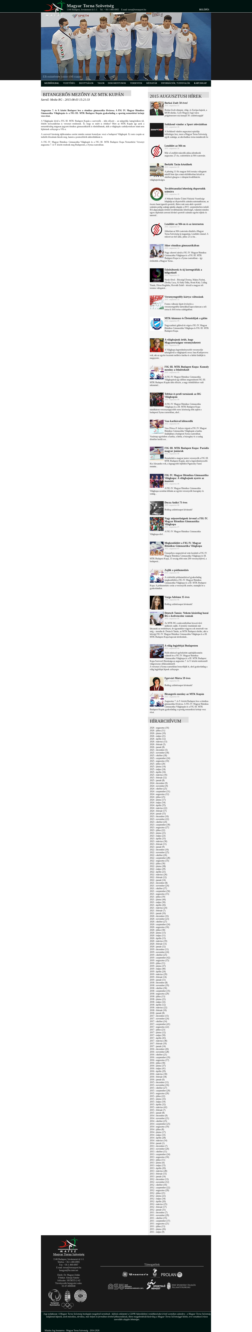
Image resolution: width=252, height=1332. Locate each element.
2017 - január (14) (158, 1046)
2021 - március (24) (158, 908)
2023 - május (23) (157, 836)
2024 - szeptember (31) (160, 791)
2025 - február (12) (158, 777)
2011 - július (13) (157, 1226)
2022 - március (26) (158, 874)
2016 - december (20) (159, 1049)
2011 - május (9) (157, 1232)
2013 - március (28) (158, 1171)
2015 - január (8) (157, 1113)
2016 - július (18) (157, 1063)
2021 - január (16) (158, 913)
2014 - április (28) (158, 1137)
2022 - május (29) (157, 869)
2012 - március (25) (158, 1204)
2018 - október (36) (158, 988)
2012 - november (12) (159, 1182)
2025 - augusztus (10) (159, 761)
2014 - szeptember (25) (160, 1124)
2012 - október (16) (158, 1185)
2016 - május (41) (157, 1068)
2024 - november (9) (159, 786)
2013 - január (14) (158, 1176)
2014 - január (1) (157, 1143)
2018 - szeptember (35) (160, 991)
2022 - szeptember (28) (160, 858)
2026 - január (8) (157, 747)
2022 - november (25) (159, 852)
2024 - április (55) (158, 805)
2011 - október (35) (158, 1218)
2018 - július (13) (157, 996)
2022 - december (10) (159, 849)
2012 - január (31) (158, 1209)
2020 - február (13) (158, 944)
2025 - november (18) (159, 752)
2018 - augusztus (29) (159, 993)
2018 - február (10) (158, 1010)
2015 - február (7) (157, 1110)
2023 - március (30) (158, 841)
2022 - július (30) (157, 863)
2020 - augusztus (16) (159, 927)
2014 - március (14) (158, 1140)
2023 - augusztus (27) (159, 827)
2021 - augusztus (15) (159, 894)
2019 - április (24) (158, 971)
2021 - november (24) (159, 885)
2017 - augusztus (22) (159, 1027)
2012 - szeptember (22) (160, 1187)
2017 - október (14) (158, 1021)
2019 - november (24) (159, 952)
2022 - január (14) (158, 880)
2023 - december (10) (159, 816)
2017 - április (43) (158, 1038)
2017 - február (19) (158, 1043)
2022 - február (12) (158, 877)
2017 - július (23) (157, 1029)
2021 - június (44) (158, 899)
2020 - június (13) (158, 932)
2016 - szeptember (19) (160, 1057)
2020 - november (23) (159, 919)
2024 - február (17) (158, 811)
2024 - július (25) (157, 797)
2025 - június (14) (158, 766)
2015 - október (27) (158, 1088)
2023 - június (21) (158, 833)
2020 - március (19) (158, 941)
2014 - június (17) (158, 1132)
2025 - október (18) (158, 755)
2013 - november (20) (159, 1149)
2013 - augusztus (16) (159, 1157)
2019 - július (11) (157, 963)
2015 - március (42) (158, 1107)
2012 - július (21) (157, 1193)
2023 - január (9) (157, 847)
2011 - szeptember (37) (160, 1221)
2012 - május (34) (157, 1198)
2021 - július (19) (157, 896)
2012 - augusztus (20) (159, 1190)
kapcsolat (200, 83)
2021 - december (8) (159, 883)
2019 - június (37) (158, 966)
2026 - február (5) (157, 744)
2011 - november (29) (159, 1215)
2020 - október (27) (158, 921)
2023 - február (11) (158, 844)
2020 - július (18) (157, 930)
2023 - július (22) (157, 830)
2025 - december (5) (159, 750)
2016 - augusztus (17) (159, 1060)
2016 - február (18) (158, 1076)
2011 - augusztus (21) (159, 1223)
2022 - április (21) (158, 872)
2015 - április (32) (158, 1104)
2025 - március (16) (158, 775)
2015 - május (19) (157, 1101)
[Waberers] (135, 1277)
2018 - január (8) (157, 1013)
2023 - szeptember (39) (160, 824)
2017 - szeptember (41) (160, 1024)
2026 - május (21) (157, 736)
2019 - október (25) (158, 955)
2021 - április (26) (158, 905)
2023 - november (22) (159, 819)
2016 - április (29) (158, 1071)
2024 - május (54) (157, 802)
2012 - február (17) (158, 1207)
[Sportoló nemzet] (126, 1289)
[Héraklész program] (154, 1277)
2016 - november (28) (159, 1052)
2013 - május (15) (157, 1165)
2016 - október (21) (158, 1054)
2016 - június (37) (158, 1065)
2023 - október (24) (158, 822)
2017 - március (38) (158, 1040)
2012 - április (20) (158, 1201)
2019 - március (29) (158, 974)
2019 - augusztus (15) (159, 960)
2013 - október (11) (158, 1151)
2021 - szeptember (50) (160, 891)
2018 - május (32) (157, 1002)
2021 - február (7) (157, 910)
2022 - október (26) (158, 855)
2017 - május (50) (157, 1035)
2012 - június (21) (158, 1196)
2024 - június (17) (158, 799)
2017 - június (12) (158, 1032)
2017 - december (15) (159, 1016)
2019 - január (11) (158, 980)
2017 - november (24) (159, 1018)
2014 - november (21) (159, 1118)
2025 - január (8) (157, 780)
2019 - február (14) (158, 977)
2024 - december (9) (159, 783)
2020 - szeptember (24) (160, 924)
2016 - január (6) (157, 1079)
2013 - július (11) (157, 1160)
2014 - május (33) (157, 1135)
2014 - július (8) (157, 1129)
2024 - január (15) (158, 813)
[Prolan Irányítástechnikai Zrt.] (172, 1277)
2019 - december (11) (159, 949)
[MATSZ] (68, 1251)
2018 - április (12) (158, 1004)
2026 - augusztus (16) (159, 727)
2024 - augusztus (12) (159, 794)
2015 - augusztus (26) (159, 1093)
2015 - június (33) (158, 1099)
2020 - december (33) (159, 916)
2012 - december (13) (159, 1179)
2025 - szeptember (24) (160, 758)
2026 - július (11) (157, 730)
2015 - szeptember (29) (160, 1090)
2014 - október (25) (158, 1121)
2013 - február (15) (158, 1173)
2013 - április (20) (158, 1168)
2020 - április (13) (158, 938)
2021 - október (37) (158, 888)
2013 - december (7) (159, 1146)
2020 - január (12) (158, 946)
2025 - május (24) (157, 769)
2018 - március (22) (158, 1007)
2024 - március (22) (158, 808)
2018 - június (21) (158, 999)
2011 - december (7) (159, 1212)
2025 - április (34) (158, 772)
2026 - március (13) (158, 741)
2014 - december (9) (159, 1115)
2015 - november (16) (159, 1085)
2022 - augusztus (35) (159, 860)
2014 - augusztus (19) (159, 1126)
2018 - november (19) (159, 985)
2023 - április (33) (158, 838)
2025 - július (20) (157, 763)
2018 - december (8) (159, 982)
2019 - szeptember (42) (160, 957)
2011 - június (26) (158, 1229)
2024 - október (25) (158, 788)
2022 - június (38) (158, 866)
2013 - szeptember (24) (160, 1154)
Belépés (204, 9)
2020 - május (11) (157, 935)
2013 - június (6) (157, 1162)
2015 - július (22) (157, 1096)
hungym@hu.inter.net (68, 1270)
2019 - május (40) (157, 968)
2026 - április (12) (158, 739)
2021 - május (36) (157, 902)
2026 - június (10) (158, 733)
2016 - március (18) (158, 1074)
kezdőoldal (51, 83)
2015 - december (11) (159, 1082)
